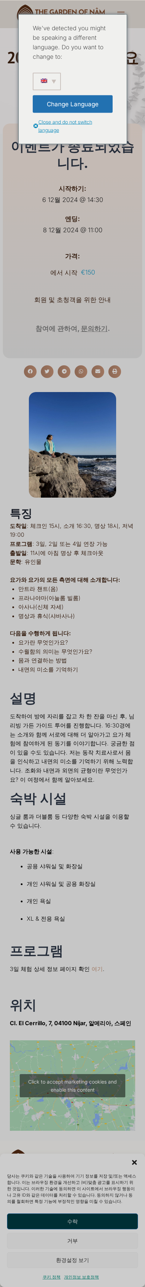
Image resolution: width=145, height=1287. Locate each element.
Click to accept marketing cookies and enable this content (72, 1086)
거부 (72, 1240)
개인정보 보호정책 (81, 1277)
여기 (97, 968)
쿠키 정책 (52, 1277)
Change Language (73, 103)
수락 (72, 1221)
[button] (134, 1162)
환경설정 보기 (72, 1260)
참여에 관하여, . (73, 328)
